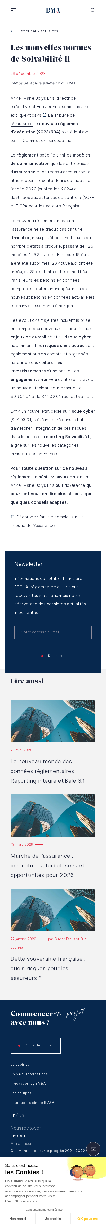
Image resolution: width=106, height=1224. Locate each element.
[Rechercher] (92, 10)
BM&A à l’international (30, 1074)
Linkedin (18, 1136)
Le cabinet (20, 1064)
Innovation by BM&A (28, 1084)
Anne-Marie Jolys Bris (33, 485)
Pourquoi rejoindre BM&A (32, 1103)
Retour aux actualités (39, 31)
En (21, 1115)
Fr (13, 1115)
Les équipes (21, 1093)
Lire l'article (21, 702)
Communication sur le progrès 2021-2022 (48, 1151)
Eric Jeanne (73, 485)
